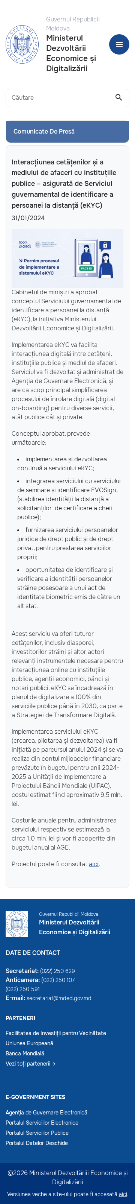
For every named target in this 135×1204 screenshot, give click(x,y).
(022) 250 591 (23, 989)
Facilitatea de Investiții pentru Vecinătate (56, 1033)
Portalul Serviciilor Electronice (42, 1123)
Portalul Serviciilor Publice (37, 1133)
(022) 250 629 (57, 971)
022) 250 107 (59, 980)
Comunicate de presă (44, 131)
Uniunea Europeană (29, 1043)
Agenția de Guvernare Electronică (46, 1113)
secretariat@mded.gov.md (59, 998)
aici (94, 864)
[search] (118, 98)
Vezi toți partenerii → (31, 1064)
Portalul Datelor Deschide (37, 1143)
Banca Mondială (25, 1053)
